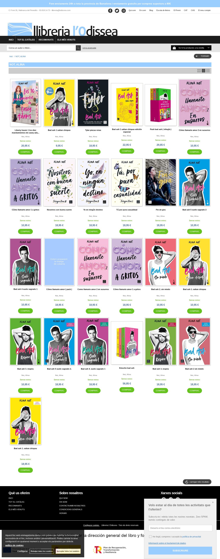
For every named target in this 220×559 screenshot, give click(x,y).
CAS (193, 10)
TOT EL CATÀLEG (26, 40)
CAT (186, 10)
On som (142, 10)
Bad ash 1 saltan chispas (59, 130)
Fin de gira (161, 210)
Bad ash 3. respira (25, 369)
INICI (11, 40)
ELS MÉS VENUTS (66, 40)
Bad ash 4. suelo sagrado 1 (93, 369)
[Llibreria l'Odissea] (62, 26)
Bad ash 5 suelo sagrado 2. (59, 369)
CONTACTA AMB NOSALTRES (72, 506)
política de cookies (14, 545)
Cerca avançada (89, 48)
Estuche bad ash (126, 368)
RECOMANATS (46, 40)
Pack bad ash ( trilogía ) (160, 129)
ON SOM (63, 502)
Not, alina (25, 137)
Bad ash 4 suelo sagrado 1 (25, 289)
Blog (151, 10)
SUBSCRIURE (180, 550)
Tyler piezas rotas (93, 130)
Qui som (132, 10)
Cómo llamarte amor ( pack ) (59, 289)
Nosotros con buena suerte (59, 210)
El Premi (177, 10)
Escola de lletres (163, 10)
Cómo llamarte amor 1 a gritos (25, 210)
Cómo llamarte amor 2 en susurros (194, 130)
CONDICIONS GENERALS (70, 509)
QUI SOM (63, 498)
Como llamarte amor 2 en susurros (93, 289)
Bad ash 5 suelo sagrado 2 (194, 210)
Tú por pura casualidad (126, 210)
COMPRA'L (25, 152)
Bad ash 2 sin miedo (194, 369)
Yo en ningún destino (93, 210)
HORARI (63, 513)
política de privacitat (191, 537)
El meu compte (204, 10)
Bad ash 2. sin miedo (160, 289)
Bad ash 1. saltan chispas (194, 289)
